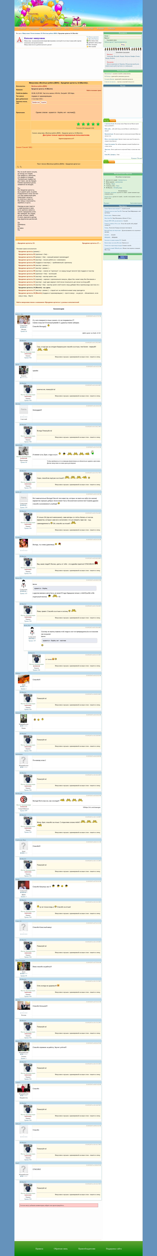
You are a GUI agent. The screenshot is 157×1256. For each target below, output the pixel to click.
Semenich (18, 713)
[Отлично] (98, 124)
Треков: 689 (23, 811)
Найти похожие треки (94, 90)
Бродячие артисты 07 (27, 268)
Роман (137, 56)
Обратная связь (61, 1248)
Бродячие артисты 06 (27, 265)
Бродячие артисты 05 (27, 262)
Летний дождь (117, 188)
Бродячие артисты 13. (26, 243)
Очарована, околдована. (111, 192)
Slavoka (18, 404)
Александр (110, 56)
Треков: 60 (24, 462)
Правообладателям (86, 1248)
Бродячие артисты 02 (27, 254)
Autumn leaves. (108, 196)
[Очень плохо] (78, 124)
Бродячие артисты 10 (27, 276)
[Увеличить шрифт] (21, 167)
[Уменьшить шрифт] (18, 167)
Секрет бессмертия (110, 144)
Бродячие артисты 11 (27, 279)
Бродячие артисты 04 (27, 260)
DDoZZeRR (19, 445)
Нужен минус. (108, 215)
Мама (113, 184)
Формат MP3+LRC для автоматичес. (114, 220)
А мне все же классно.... (111, 81)
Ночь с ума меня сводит (111, 139)
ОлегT (17, 1163)
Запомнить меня (111, 40)
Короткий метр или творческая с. (113, 230)
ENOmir (18, 673)
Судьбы (43, 102)
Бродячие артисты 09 (27, 274)
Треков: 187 (23, 593)
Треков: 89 (24, 976)
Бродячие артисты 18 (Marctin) (30, 293)
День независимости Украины (116, 64)
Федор (107, 58)
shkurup (18, 1000)
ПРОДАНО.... (108, 237)
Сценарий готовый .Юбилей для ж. (114, 248)
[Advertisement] (58, 64)
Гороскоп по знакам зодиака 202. (113, 240)
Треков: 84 (24, 331)
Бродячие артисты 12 (27, 282)
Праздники (34, 28)
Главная (22, 28)
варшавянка (19, 754)
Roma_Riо (19, 578)
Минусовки (47, 28)
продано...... (108, 234)
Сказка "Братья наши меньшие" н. (113, 208)
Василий (116, 56)
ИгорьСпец (19, 1041)
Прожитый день (109, 134)
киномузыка (119, 182)
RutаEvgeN (19, 793)
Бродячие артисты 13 (27, 285)
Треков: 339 (23, 507)
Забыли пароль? (109, 42)
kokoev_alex (19, 314)
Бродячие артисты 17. (90, 243)
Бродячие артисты (26, 251)
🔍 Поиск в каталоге (93, 37)
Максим (127, 56)
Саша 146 (18, 921)
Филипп (112, 58)
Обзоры (76, 28)
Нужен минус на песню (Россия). (113, 242)
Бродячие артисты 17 (27, 290)
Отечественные (35, 33)
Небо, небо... (108, 129)
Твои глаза (107, 149)
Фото (67, 28)
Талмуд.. (107, 227)
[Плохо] (83, 124)
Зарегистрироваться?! (66, 138)
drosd (17, 364)
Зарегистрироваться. (120, 42)
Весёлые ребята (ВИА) (50, 33)
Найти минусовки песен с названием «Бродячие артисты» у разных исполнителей (47, 302)
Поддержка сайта (114, 1248)
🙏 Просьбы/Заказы (93, 39)
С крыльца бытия (109, 124)
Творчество (88, 28)
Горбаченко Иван (21, 840)
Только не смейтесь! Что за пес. (113, 223)
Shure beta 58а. (108, 218)
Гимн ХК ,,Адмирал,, (110, 154)
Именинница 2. (108, 73)
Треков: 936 (28, 358)
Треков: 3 (23, 896)
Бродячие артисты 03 (27, 257)
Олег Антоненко (20, 960)
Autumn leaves (122, 180)
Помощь (111, 28)
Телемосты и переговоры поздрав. (113, 245)
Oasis (117, 186)
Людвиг (122, 56)
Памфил (132, 56)
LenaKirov (19, 537)
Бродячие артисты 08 (27, 271)
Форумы (100, 28)
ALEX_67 (18, 492)
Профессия (36, 102)
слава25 (18, 1082)
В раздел (106, 203)
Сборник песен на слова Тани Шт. (113, 211)
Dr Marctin (23, 341)
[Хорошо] (93, 124)
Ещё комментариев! (136, 203)
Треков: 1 (23, 689)
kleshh (17, 879)
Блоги (58, 28)
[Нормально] (88, 124)
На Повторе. (108, 76)
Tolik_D (18, 1124)
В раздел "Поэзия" (136, 158)
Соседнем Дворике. (110, 79)
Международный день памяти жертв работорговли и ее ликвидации (122, 65)
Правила (39, 1248)
